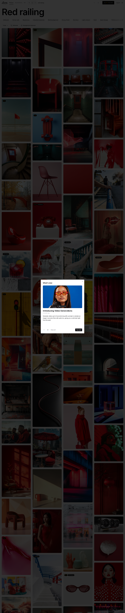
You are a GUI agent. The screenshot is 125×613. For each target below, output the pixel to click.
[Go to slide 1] (59, 306)
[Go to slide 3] (62, 306)
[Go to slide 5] (65, 306)
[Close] (82, 281)
